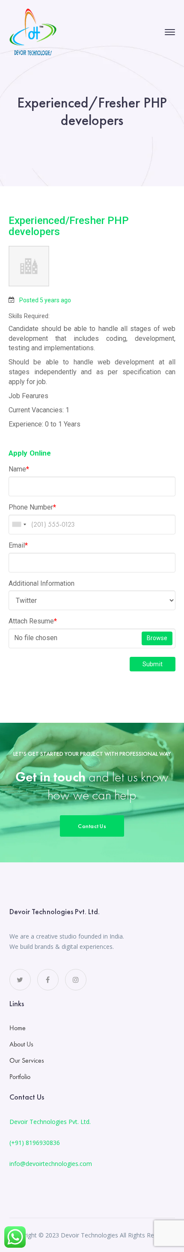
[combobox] (19, 524)
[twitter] (20, 979)
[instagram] (75, 979)
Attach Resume (33, 621)
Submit (152, 664)
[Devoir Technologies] (32, 31)
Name (19, 469)
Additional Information (41, 583)
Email (18, 545)
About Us (21, 1044)
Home (17, 1027)
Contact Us (92, 826)
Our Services (26, 1060)
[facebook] (48, 979)
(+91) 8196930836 (34, 1143)
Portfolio (19, 1076)
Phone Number (32, 507)
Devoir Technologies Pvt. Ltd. (50, 1122)
